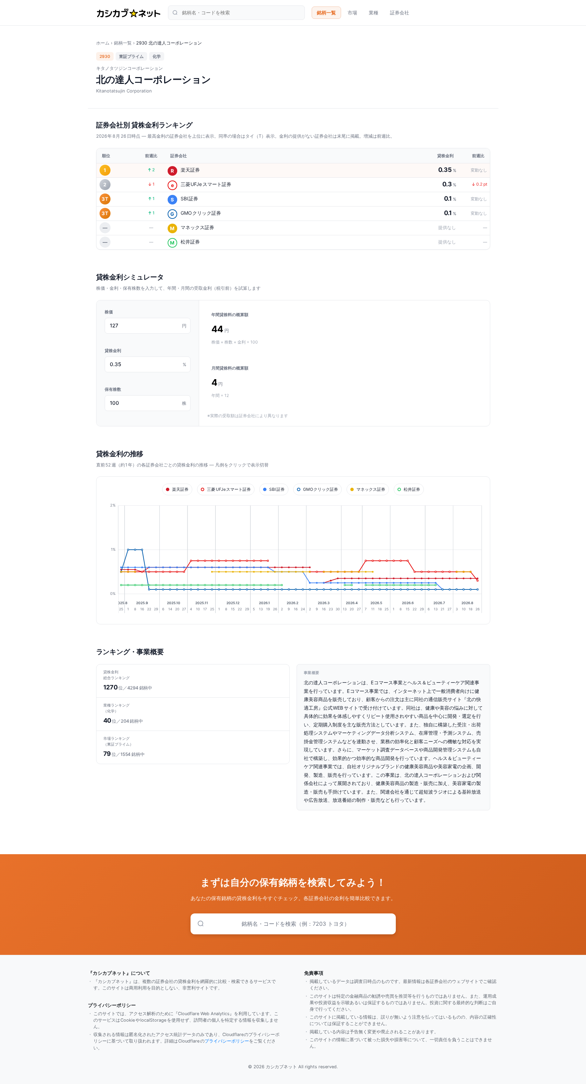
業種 (373, 12)
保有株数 (113, 389)
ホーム (102, 43)
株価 (109, 311)
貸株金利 (113, 350)
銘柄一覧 (326, 12)
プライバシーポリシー (227, 1041)
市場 (352, 12)
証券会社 (399, 12)
